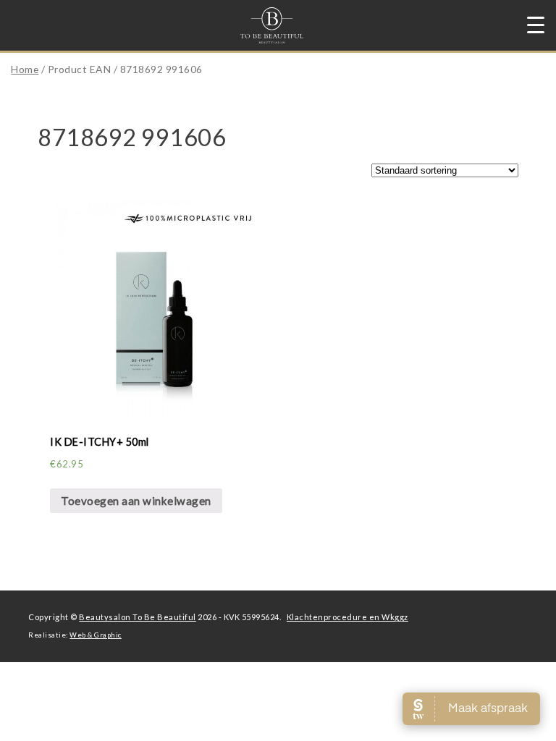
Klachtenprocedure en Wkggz (347, 617)
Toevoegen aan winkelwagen (136, 500)
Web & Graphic (96, 635)
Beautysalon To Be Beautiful (137, 617)
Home (24, 69)
